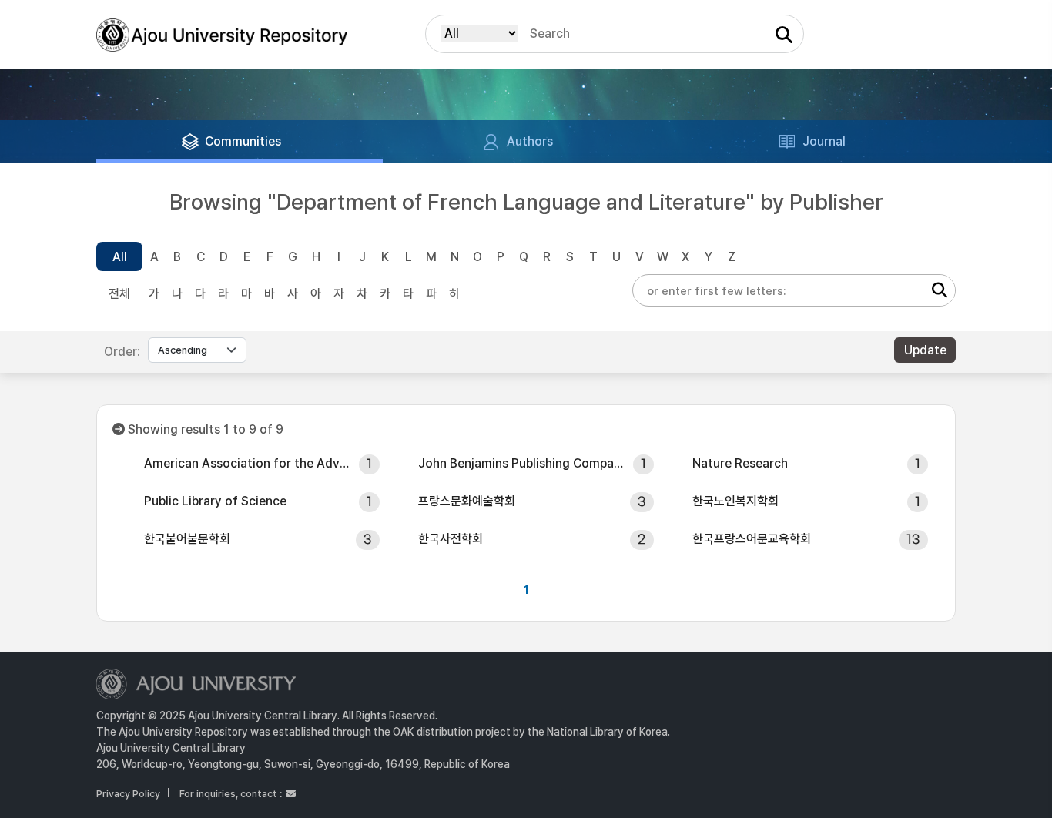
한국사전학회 (450, 538)
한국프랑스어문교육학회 (751, 538)
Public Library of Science (215, 501)
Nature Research (740, 463)
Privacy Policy (128, 794)
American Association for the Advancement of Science (246, 463)
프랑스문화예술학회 (466, 501)
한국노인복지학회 (735, 501)
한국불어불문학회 (187, 538)
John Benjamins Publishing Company (520, 463)
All (119, 257)
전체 (119, 294)
